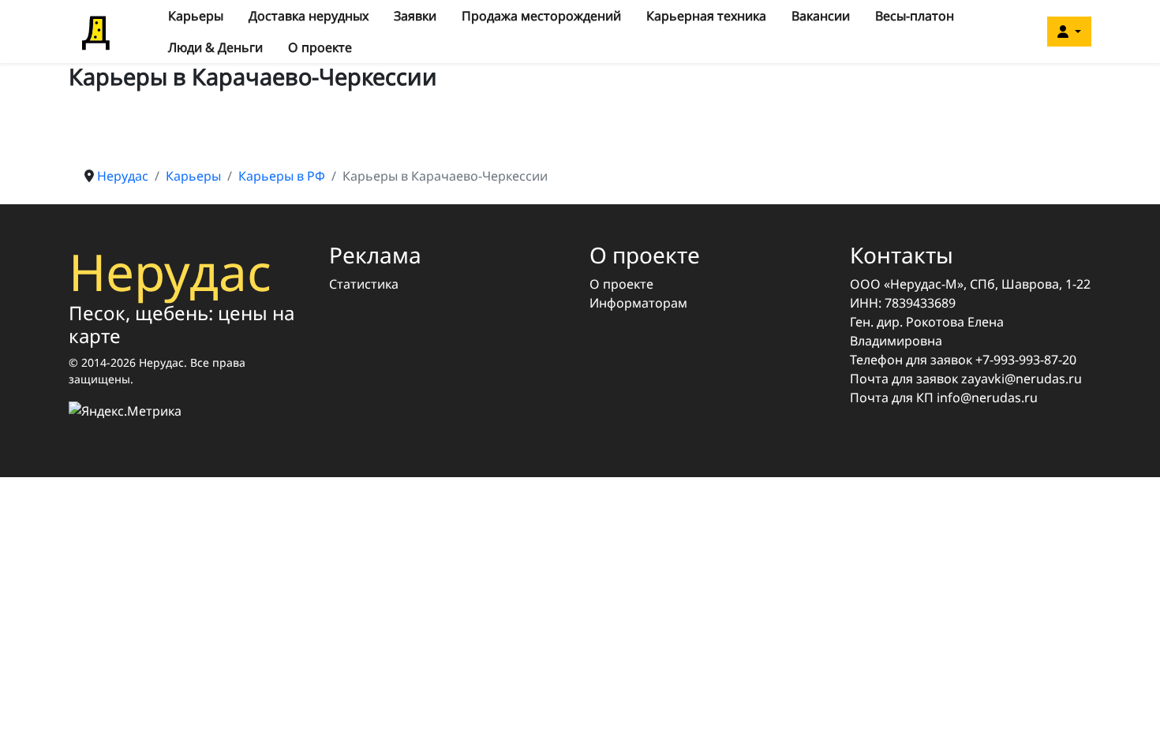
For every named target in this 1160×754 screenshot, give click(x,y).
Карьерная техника (706, 15)
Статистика (364, 284)
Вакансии (820, 15)
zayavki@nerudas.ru (1021, 378)
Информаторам (638, 303)
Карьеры (195, 15)
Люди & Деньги (215, 47)
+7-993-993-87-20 (1025, 359)
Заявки (415, 15)
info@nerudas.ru (987, 397)
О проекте (320, 47)
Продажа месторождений (541, 15)
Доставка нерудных (309, 15)
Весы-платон (914, 15)
